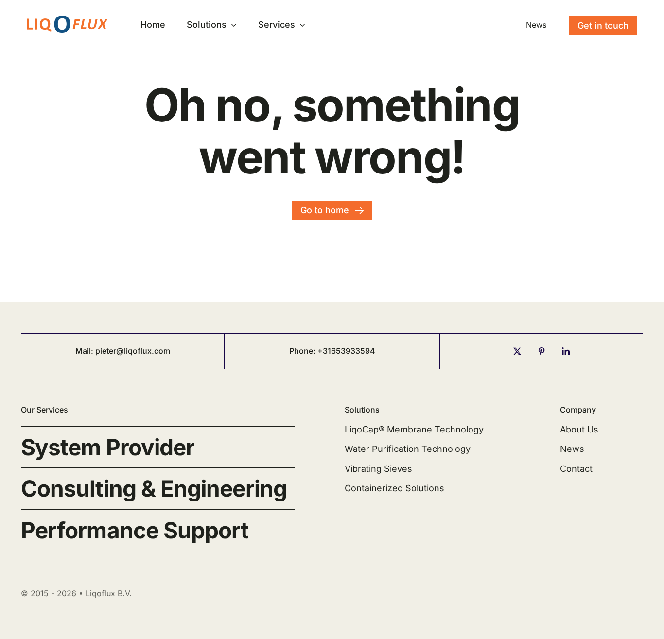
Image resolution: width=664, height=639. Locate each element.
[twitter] (517, 351)
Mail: (85, 351)
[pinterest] (541, 351)
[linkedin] (566, 351)
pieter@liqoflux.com (132, 351)
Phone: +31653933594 (332, 351)
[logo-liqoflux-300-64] (67, 20)
